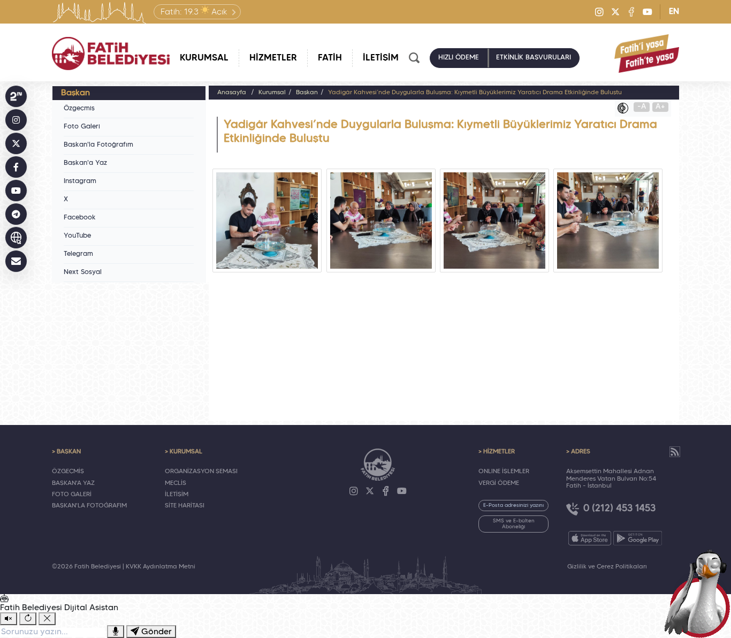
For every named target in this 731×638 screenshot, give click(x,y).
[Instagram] (599, 11)
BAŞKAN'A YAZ (73, 483)
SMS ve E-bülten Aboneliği (514, 524)
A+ (660, 106)
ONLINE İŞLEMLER (503, 471)
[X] (615, 11)
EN (674, 12)
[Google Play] (637, 538)
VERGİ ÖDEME (498, 483)
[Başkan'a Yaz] (16, 261)
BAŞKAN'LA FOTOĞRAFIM (89, 505)
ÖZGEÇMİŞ (68, 471)
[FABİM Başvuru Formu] (700, 593)
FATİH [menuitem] (330, 58)
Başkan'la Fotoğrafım (98, 145)
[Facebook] (631, 11)
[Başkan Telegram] (16, 214)
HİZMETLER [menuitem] (273, 58)
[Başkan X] (16, 143)
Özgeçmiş (79, 108)
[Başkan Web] (16, 237)
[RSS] (674, 451)
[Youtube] (647, 11)
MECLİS (175, 483)
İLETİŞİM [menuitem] (381, 58)
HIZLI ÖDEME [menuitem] (458, 58)
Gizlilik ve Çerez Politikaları (607, 566)
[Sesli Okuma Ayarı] (8, 618)
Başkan (307, 92)
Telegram (78, 254)
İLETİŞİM (176, 494)
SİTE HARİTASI (184, 505)
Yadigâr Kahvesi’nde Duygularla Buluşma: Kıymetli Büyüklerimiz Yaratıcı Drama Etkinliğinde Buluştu (475, 92)
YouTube (77, 236)
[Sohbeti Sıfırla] (27, 618)
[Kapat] (47, 618)
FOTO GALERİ (72, 494)
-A (641, 106)
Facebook (80, 218)
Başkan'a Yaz (85, 163)
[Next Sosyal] (16, 96)
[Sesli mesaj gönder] (115, 631)
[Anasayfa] (111, 53)
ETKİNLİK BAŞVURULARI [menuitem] (533, 58)
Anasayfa (231, 92)
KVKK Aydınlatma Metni (160, 566)
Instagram (80, 181)
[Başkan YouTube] (16, 190)
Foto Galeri (82, 127)
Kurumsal (272, 92)
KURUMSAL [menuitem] (204, 58)
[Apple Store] (589, 538)
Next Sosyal (83, 272)
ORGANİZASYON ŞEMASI (201, 471)
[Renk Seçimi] (626, 108)
